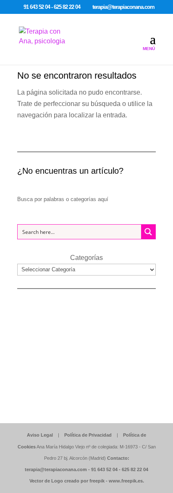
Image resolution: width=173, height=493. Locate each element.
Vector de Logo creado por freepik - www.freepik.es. (86, 480)
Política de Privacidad (88, 434)
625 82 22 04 (135, 469)
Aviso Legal (40, 434)
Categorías (86, 257)
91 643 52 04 (104, 469)
